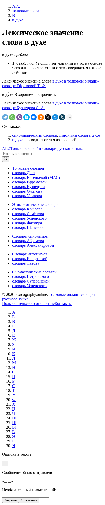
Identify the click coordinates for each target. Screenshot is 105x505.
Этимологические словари (35, 204)
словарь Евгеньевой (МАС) (36, 177)
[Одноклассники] (41, 117)
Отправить (29, 500)
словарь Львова (25, 263)
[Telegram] (5, 117)
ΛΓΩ (6, 148)
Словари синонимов (30, 236)
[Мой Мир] (55, 117)
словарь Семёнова (28, 214)
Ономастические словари (34, 272)
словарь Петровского (30, 276)
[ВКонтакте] (34, 117)
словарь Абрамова (28, 241)
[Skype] (26, 117)
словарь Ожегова (27, 191)
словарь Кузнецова (28, 186)
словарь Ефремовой (29, 182)
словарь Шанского (28, 227)
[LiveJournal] (62, 117)
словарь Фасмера (27, 223)
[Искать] (5, 159)
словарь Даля (23, 173)
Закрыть (10, 500)
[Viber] (19, 117)
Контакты (63, 303)
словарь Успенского (29, 218)
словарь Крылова (27, 209)
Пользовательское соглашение (28, 303)
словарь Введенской (29, 258)
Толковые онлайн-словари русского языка (47, 148)
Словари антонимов (29, 254)
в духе (17, 140)
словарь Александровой (33, 245)
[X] (48, 117)
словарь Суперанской (31, 281)
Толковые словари (28, 168)
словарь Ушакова (27, 196)
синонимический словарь (34, 135)
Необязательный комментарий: (29, 490)
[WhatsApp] (12, 117)
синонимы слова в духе (79, 135)
